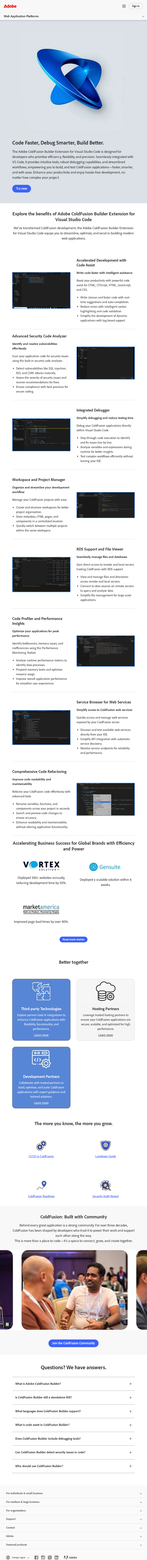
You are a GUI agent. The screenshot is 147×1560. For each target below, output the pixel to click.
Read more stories (73, 939)
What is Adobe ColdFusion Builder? (38, 1384)
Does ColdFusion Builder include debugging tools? (48, 1438)
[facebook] (36, 1557)
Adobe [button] (10, 1536)
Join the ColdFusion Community (73, 1343)
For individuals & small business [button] (24, 1493)
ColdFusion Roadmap (41, 1196)
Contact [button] (10, 1527)
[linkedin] (56, 1557)
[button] (124, 6)
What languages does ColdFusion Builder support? (48, 1411)
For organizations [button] (16, 1510)
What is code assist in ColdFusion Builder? (42, 1425)
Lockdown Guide (105, 1156)
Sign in (136, 6)
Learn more (41, 1035)
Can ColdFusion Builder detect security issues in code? (50, 1452)
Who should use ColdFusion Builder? (39, 1466)
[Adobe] (10, 6)
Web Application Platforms (21, 16)
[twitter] (50, 1557)
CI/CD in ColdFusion (41, 1156)
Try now (21, 188)
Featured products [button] (16, 1544)
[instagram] (43, 1557)
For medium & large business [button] (22, 1502)
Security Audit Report (105, 1196)
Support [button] (11, 1519)
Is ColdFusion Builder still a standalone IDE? (43, 1397)
